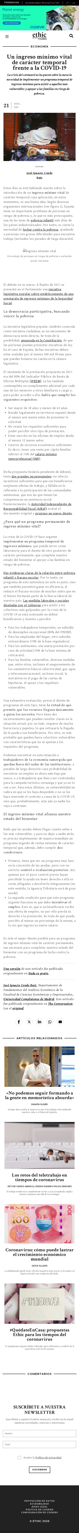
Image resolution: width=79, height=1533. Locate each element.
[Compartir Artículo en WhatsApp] (49, 1021)
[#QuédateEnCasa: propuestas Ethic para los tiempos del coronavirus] (39, 1303)
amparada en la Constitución (41, 340)
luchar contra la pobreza (40, 230)
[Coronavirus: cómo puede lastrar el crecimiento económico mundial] (39, 1224)
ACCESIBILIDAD (39, 1504)
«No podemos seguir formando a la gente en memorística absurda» (39, 1095)
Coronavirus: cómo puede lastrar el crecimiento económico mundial (40, 1254)
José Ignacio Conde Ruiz (20, 985)
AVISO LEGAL (40, 1507)
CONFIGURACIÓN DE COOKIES (39, 1512)
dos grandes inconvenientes (31, 476)
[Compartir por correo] (60, 1021)
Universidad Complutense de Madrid (28, 999)
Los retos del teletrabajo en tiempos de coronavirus (39, 1177)
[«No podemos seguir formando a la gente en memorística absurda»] (39, 1066)
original (18, 1008)
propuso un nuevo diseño (53, 513)
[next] (73, 3)
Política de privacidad (48, 1457)
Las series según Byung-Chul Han (42, 2)
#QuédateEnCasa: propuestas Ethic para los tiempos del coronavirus (39, 1334)
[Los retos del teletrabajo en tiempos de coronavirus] (39, 1145)
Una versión (12, 969)
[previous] (22, 3)
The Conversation (60, 1004)
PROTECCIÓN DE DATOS (39, 1501)
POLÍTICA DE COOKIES (39, 1509)
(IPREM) (35, 381)
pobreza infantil (42, 220)
